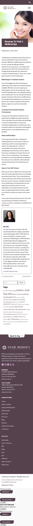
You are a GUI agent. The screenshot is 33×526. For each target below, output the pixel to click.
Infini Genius (18, 307)
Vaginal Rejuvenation (22, 321)
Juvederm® (6, 309)
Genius (4, 307)
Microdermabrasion (18, 312)
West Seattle (7, 499)
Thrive (11, 485)
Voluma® (7, 324)
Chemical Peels (7, 299)
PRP (18, 314)
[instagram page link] (5, 364)
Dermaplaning (6, 302)
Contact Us (5, 429)
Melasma (11, 312)
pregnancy (14, 314)
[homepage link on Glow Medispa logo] (16, 347)
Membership (6, 410)
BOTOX (13, 297)
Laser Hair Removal (17, 309)
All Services (5, 464)
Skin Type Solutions (22, 319)
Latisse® (28, 309)
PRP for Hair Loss (24, 314)
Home (3, 401)
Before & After (6, 404)
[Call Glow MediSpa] (29, 2)
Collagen (14, 299)
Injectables (5, 440)
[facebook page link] (3, 364)
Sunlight (7, 321)
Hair (3, 452)
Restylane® (6, 316)
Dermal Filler (21, 299)
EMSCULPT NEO (16, 304)
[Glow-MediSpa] (9, 8)
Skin (3, 446)
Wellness (4, 458)
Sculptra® (12, 316)
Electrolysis (17, 302)
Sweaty (15, 321)
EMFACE (22, 302)
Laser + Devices (7, 443)
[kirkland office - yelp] (13, 364)
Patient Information (8, 426)
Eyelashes (23, 304)
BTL (23, 297)
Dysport (13, 302)
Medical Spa (6, 312)
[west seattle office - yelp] (11, 364)
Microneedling (7, 314)
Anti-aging (13, 290)
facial (25, 88)
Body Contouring (18, 294)
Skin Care (18, 317)
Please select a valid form (8, 506)
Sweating (11, 321)
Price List (4, 417)
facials (27, 304)
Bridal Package (19, 297)
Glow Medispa (7, 200)
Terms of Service (16, 480)
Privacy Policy (6, 480)
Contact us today (7, 203)
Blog (3, 420)
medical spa (15, 67)
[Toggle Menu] (29, 8)
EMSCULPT (7, 304)
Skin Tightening (13, 319)
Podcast (4, 423)
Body (3, 449)
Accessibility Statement (9, 482)
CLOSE (3, 502)
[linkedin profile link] (8, 364)
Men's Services (6, 461)
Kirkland (6, 492)
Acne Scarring (6, 290)
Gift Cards (5, 414)
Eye (3, 455)
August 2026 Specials (8, 407)
